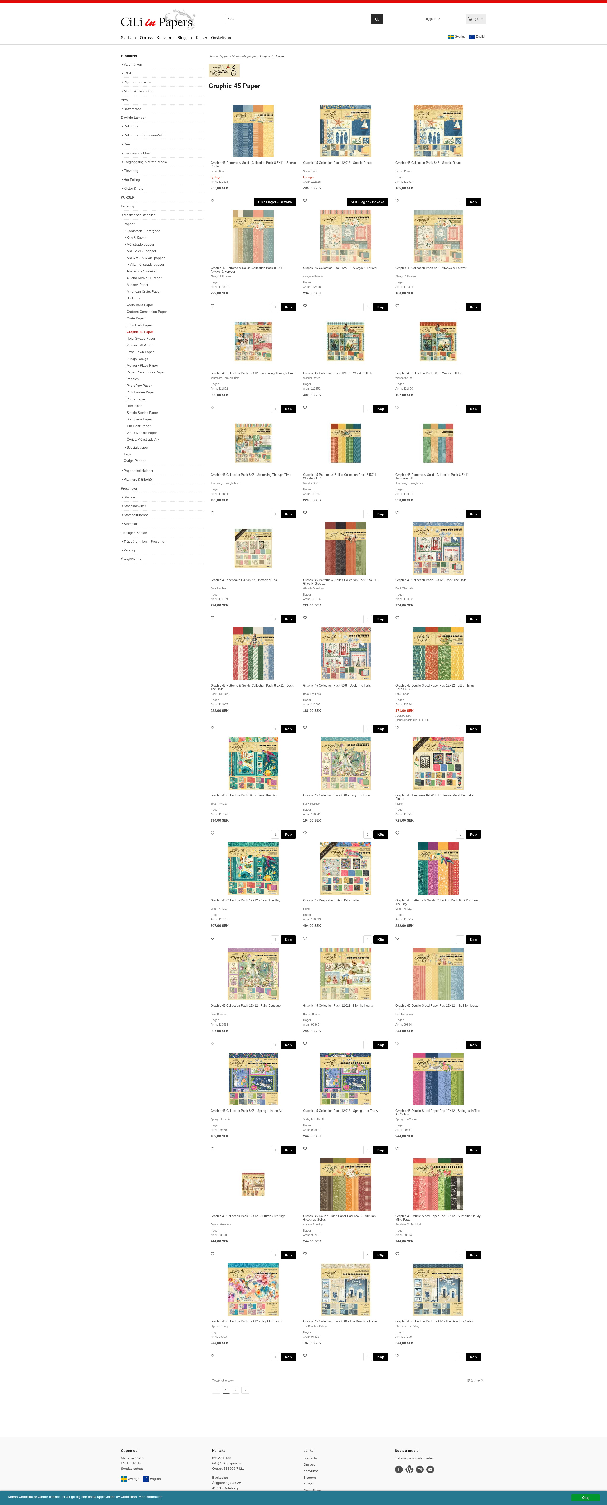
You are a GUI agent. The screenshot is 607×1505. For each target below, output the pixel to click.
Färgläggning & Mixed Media (145, 162)
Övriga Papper (135, 461)
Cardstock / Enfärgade (143, 231)
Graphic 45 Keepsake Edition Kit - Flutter (331, 900)
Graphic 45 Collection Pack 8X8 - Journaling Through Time (251, 475)
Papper (129, 224)
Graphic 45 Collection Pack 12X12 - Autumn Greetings (248, 1216)
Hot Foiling (132, 180)
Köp (473, 202)
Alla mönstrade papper (146, 264)
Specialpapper (137, 447)
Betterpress (132, 109)
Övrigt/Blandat (131, 559)
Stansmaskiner (135, 506)
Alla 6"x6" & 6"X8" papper (146, 258)
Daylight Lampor (133, 117)
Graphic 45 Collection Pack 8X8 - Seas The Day (244, 795)
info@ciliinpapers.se (227, 1463)
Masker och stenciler (139, 215)
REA (127, 73)
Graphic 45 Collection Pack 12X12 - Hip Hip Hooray (338, 1005)
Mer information (150, 1497)
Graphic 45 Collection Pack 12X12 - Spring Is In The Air (341, 1111)
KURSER (127, 197)
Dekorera (131, 126)
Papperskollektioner (138, 471)
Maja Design (138, 359)
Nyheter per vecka (138, 82)
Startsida (128, 38)
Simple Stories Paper (142, 412)
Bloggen (185, 38)
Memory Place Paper (142, 365)
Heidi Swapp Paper (141, 338)
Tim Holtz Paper (139, 426)
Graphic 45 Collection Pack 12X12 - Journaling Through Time (252, 373)
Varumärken (133, 64)
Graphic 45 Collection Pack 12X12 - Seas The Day (245, 900)
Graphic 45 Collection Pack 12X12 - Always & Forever (340, 268)
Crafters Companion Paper (147, 312)
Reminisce (134, 406)
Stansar (129, 497)
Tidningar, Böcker (134, 533)
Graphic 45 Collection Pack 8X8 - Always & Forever (430, 268)
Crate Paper (136, 318)
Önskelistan (221, 38)
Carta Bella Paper (140, 305)
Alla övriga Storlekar (142, 271)
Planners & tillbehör (138, 479)
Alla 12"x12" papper (141, 251)
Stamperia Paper (139, 419)
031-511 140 (221, 1458)
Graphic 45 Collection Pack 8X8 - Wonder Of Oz (428, 373)
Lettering (127, 206)
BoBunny (133, 298)
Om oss (146, 38)
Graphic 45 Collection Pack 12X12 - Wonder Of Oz (338, 373)
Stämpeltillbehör (136, 515)
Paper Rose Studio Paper (146, 372)
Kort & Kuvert (137, 238)
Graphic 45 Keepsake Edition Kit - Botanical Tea (244, 580)
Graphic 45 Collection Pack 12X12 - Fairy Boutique (246, 1005)
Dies (127, 144)
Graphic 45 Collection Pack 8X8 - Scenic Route (428, 162)
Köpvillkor (165, 38)
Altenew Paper (137, 284)
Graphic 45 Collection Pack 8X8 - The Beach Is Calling (340, 1321)
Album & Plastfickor (138, 91)
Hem (212, 56)
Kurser (201, 38)
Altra (124, 100)
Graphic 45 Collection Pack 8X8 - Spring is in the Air (246, 1111)
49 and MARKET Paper (144, 278)
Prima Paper (136, 399)
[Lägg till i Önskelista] (213, 201)
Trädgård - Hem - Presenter (145, 541)
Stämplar (130, 524)
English (481, 36)
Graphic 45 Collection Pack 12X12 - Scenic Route (337, 162)
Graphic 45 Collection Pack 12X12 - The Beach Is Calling (434, 1321)
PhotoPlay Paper (139, 385)
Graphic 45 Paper (140, 332)
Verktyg (129, 550)
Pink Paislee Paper (141, 392)
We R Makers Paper (142, 433)
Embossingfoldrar (137, 153)
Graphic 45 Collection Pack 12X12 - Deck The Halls (431, 580)
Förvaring (131, 171)
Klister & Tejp (133, 188)
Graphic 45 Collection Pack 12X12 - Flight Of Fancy (246, 1321)
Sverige (460, 36)
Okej (585, 1498)
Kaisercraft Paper (140, 345)
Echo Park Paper (139, 325)
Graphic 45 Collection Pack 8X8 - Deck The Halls (337, 685)
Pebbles (133, 379)
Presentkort (129, 488)
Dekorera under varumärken (145, 135)
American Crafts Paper (144, 291)
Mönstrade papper (140, 244)
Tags (127, 454)
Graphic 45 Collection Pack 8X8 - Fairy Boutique (336, 795)
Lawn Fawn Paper (140, 352)
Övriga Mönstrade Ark (143, 439)
